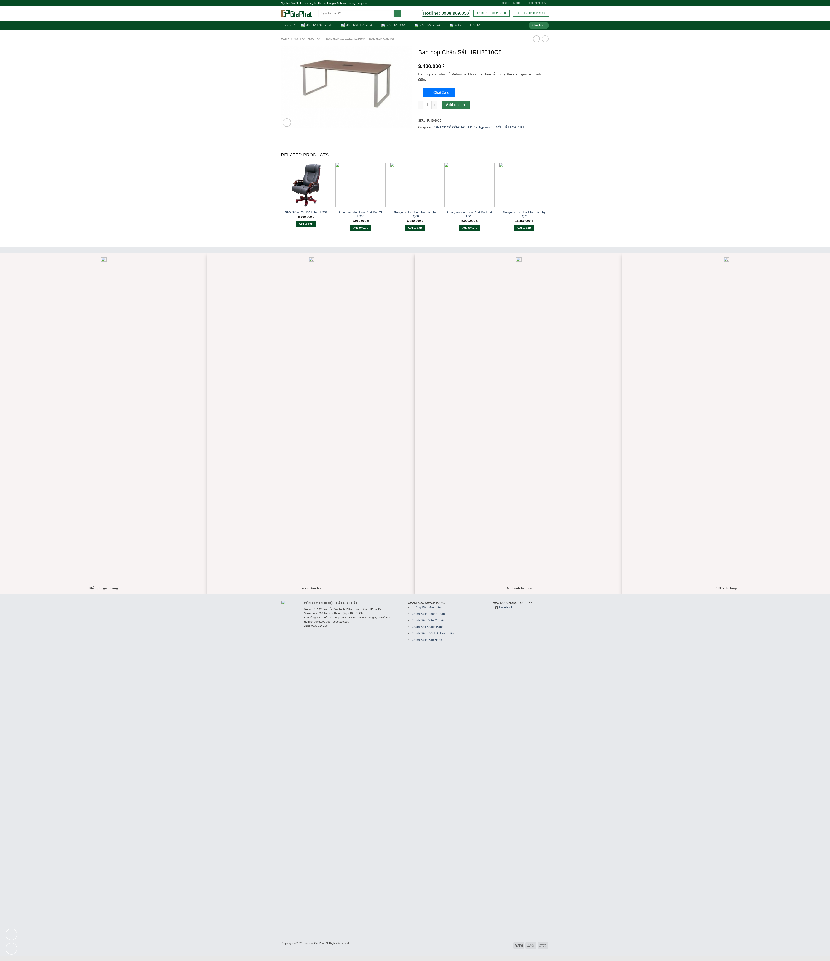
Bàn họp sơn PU (381, 38)
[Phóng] (287, 122)
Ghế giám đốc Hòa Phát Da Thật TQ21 (524, 214)
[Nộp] (397, 13)
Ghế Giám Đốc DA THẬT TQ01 (306, 212)
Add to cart (455, 105)
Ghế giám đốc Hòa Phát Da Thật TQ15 (469, 214)
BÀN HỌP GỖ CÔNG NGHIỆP (345, 38)
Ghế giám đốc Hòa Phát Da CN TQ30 (360, 214)
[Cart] (518, 25)
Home (285, 38)
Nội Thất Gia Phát (318, 25)
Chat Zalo (441, 92)
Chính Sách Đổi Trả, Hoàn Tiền (433, 633)
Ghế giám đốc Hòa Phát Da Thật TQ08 (415, 214)
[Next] (549, 200)
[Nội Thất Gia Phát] (296, 14)
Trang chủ (288, 25)
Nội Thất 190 (395, 25)
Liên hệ (475, 25)
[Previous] (281, 200)
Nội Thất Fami (430, 25)
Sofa (458, 25)
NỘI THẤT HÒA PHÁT (308, 38)
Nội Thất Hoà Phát (359, 25)
